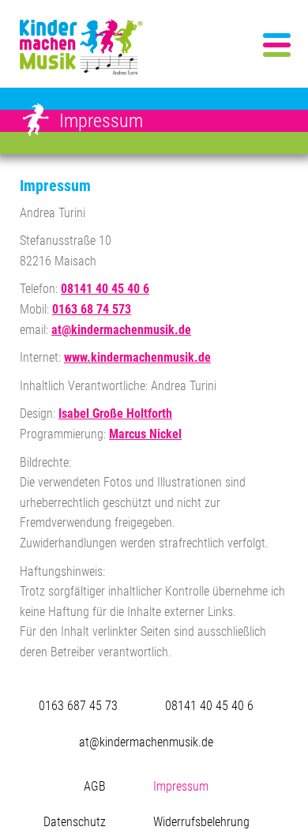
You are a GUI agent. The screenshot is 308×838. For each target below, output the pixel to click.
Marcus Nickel (145, 434)
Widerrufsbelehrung (201, 821)
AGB (95, 786)
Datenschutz (74, 821)
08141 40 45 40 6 (105, 288)
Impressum (180, 786)
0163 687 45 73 (78, 705)
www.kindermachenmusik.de (137, 357)
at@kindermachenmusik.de (121, 329)
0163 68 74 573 (91, 309)
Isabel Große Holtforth (115, 413)
